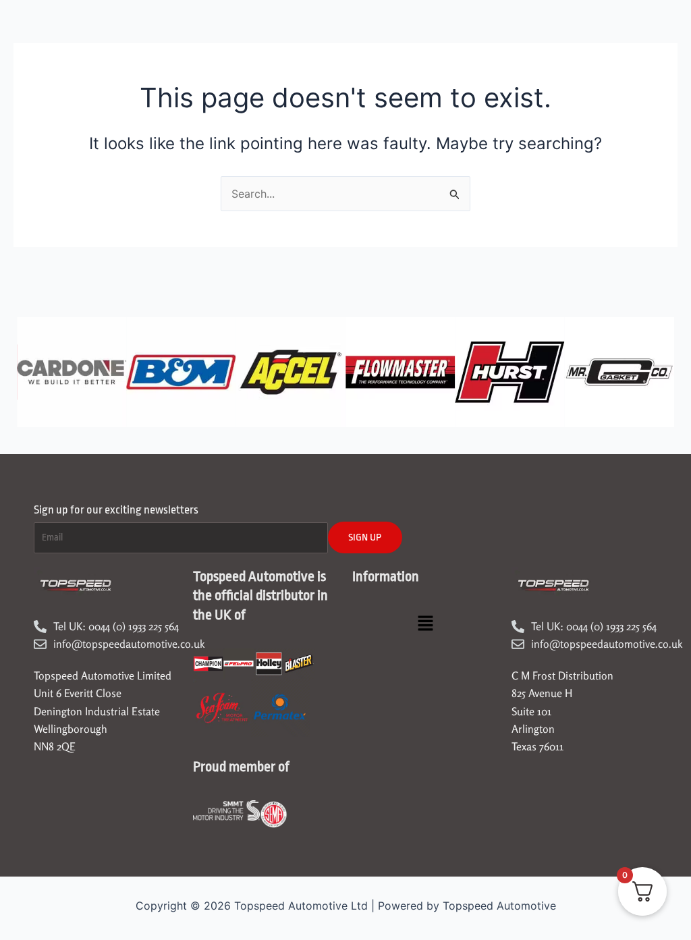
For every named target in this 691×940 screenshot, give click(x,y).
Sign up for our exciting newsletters (116, 509)
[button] (425, 624)
